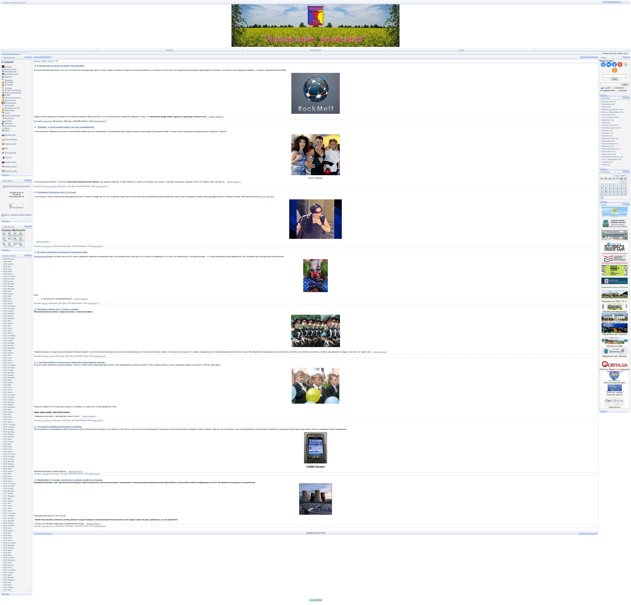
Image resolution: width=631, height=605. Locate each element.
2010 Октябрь (9, 308)
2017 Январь (8, 493)
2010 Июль (7, 301)
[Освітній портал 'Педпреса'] (614, 251)
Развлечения (607, 154)
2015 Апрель (8, 442)
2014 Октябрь (9, 427)
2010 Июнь (7, 299)
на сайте (607, 88)
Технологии (47, 121)
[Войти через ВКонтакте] (608, 64)
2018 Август (8, 540)
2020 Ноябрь (8, 572)
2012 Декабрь (8, 373)
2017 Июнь (7, 506)
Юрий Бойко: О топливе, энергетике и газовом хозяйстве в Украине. (70, 480)
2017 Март (7, 498)
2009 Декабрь (8, 284)
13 (614, 188)
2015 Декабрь (8, 461)
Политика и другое (48, 356)
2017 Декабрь (8, 521)
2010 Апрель (8, 294)
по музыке (622, 90)
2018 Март (7, 528)
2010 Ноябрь (8, 311)
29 (621, 194)
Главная (169, 50)
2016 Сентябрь (9, 484)
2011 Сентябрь (9, 336)
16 (625, 188)
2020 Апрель (8, 565)
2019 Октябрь (9, 558)
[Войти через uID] (603, 64)
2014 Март (7, 410)
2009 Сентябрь (9, 276)
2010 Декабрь (8, 313)
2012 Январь (8, 345)
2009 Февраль (9, 259)
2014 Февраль (9, 407)
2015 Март (7, 439)
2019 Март (7, 550)
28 (618, 194)
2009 (44, 61)
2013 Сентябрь (9, 395)
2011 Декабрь (8, 343)
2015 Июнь (7, 447)
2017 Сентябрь (9, 513)
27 (614, 194)
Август (51, 61)
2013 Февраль (9, 377)
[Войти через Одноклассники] (614, 70)
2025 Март (7, 590)
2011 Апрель (8, 323)
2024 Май (7, 582)
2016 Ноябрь (8, 489)
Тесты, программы (609, 159)
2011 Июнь (7, 328)
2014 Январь (8, 405)
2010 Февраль (9, 289)
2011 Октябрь (8, 338)
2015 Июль (7, 449)
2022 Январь (8, 577)
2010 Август (8, 303)
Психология (607, 151)
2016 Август (8, 481)
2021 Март (7, 575)
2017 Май (7, 503)
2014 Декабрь (8, 432)
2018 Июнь (7, 535)
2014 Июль (7, 419)
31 (602, 197)
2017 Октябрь (9, 516)
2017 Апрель (8, 501)
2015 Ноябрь (8, 459)
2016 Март (7, 469)
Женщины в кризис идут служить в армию (57, 309)
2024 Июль (7, 585)
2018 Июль (7, 538)
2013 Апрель (8, 382)
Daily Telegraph (268, 197)
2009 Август (8, 274)
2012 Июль (7, 360)
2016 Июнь (7, 476)
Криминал (8, 80)
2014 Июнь (7, 417)
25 (606, 194)
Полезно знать (608, 125)
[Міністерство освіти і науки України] (614, 212)
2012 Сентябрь (9, 365)
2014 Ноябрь (8, 429)
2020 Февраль (9, 560)
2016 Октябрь (9, 486)
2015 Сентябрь (9, 454)
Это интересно (47, 246)
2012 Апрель (8, 353)
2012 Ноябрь (8, 370)
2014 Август (8, 422)
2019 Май (7, 553)
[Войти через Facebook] (614, 64)
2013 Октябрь (9, 397)
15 (621, 188)
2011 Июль (7, 331)
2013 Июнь (7, 387)
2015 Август (8, 452)
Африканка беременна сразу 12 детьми (56, 192)
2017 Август (8, 511)
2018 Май (7, 533)
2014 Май (7, 415)
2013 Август (8, 392)
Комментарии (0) (100, 121)
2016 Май (7, 474)
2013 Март (7, 380)
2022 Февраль (9, 580)
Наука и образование (610, 112)
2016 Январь (8, 464)
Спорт (604, 107)
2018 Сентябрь (9, 543)
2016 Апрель (8, 471)
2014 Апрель (8, 412)
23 (625, 191)
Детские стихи (10, 69)
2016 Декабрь (8, 491)
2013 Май (7, 385)
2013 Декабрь (8, 402)
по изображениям (607, 90)
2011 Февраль (9, 318)
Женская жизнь (608, 144)
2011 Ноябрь (8, 340)
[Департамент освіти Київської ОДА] (614, 228)
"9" (42, 299)
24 (602, 194)
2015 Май (7, 444)
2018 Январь (8, 523)
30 (625, 194)
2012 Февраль (9, 348)
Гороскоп (605, 130)
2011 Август (8, 333)
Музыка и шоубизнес (49, 186)
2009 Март (7, 262)
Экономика (45, 474)
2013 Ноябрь (8, 400)
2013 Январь (8, 375)
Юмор (604, 123)
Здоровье (8, 88)
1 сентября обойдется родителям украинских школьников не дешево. (71, 362)
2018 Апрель (8, 530)
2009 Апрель (8, 264)
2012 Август (8, 363)
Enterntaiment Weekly (43, 256)
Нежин (604, 165)
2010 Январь (8, 286)
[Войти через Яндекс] (620, 64)
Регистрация (315, 50)
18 (606, 191)
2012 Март (7, 350)
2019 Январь (8, 548)
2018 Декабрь (8, 545)
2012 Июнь (7, 358)
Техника (605, 162)
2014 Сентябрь (9, 424)
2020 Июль (7, 567)
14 (618, 188)
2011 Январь (8, 316)
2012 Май (7, 355)
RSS (626, 53)
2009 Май (7, 266)
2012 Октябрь (9, 368)
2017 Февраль (9, 496)
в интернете (619, 88)
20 (614, 191)
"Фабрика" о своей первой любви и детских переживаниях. (66, 127)
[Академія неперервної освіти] (614, 239)
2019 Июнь (7, 555)
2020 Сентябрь (9, 570)
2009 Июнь (7, 269)
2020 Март (7, 563)
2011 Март (7, 321)
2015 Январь (8, 434)
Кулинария (606, 104)
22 (621, 191)
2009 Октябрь (9, 279)
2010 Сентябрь (9, 306)
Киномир (45, 303)
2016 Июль (7, 479)
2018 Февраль (9, 526)
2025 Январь (8, 587)
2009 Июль (7, 271)
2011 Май (7, 326)
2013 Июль (7, 390)
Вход (461, 50)
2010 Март (7, 291)
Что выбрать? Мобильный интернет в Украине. (59, 427)
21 (618, 191)
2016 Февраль (9, 466)
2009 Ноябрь (8, 281)
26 (610, 194)
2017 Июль (7, 508)
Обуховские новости (610, 157)
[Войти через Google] (625, 64)
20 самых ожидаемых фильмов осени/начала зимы (62, 252)
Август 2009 (620, 176)
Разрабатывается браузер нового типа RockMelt (60, 66)
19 (610, 191)
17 (602, 191)
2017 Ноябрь (8, 518)
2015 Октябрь (9, 456)
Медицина (606, 146)
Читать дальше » (216, 117)
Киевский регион (609, 149)
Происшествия (608, 138)
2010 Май (7, 296)
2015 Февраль (9, 437)
